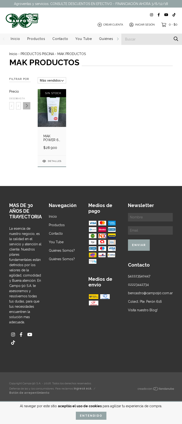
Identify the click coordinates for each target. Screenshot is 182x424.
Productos (36, 39)
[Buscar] (176, 39)
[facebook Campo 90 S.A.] (159, 14)
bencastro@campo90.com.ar (150, 293)
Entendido (91, 415)
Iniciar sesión (145, 24)
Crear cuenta (113, 24)
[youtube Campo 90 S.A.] (166, 14)
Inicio (15, 39)
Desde (11, 98)
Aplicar (26, 105)
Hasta (18, 98)
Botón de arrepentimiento (29, 392)
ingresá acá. (83, 388)
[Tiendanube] (156, 389)
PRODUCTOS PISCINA (37, 54)
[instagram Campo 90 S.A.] (151, 14)
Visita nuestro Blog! (143, 310)
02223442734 (138, 284)
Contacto (60, 39)
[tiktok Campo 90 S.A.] (174, 14)
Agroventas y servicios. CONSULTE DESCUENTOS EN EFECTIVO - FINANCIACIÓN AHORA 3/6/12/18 (91, 4)
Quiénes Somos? (113, 39)
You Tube (83, 39)
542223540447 (139, 276)
